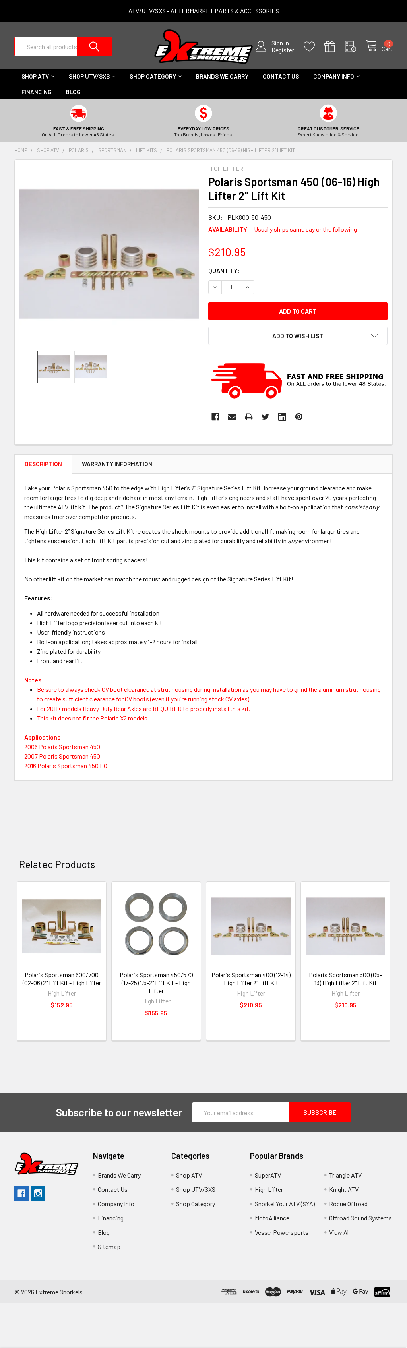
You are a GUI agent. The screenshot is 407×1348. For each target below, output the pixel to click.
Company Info (333, 76)
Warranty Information (117, 463)
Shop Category (153, 76)
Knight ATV (344, 1189)
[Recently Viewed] (355, 46)
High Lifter (269, 1189)
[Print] (249, 417)
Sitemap (109, 1246)
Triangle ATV (345, 1175)
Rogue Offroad (348, 1203)
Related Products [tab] (57, 864)
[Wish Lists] (314, 46)
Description (43, 463)
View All (339, 1232)
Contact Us (281, 76)
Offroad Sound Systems (360, 1218)
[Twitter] (265, 417)
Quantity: (224, 270)
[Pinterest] (299, 417)
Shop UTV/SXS (89, 76)
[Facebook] (215, 417)
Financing (36, 91)
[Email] (232, 417)
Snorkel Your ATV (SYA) (285, 1203)
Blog (73, 91)
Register (282, 50)
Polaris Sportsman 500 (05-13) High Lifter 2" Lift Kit (345, 978)
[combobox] (63, 46)
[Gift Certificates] (334, 46)
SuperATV (268, 1175)
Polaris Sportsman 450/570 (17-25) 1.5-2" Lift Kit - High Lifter (156, 982)
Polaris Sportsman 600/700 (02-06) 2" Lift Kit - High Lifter (62, 978)
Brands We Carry (222, 76)
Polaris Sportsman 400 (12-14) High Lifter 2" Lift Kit (251, 978)
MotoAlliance (272, 1218)
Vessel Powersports (281, 1232)
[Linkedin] (282, 417)
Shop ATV (35, 76)
